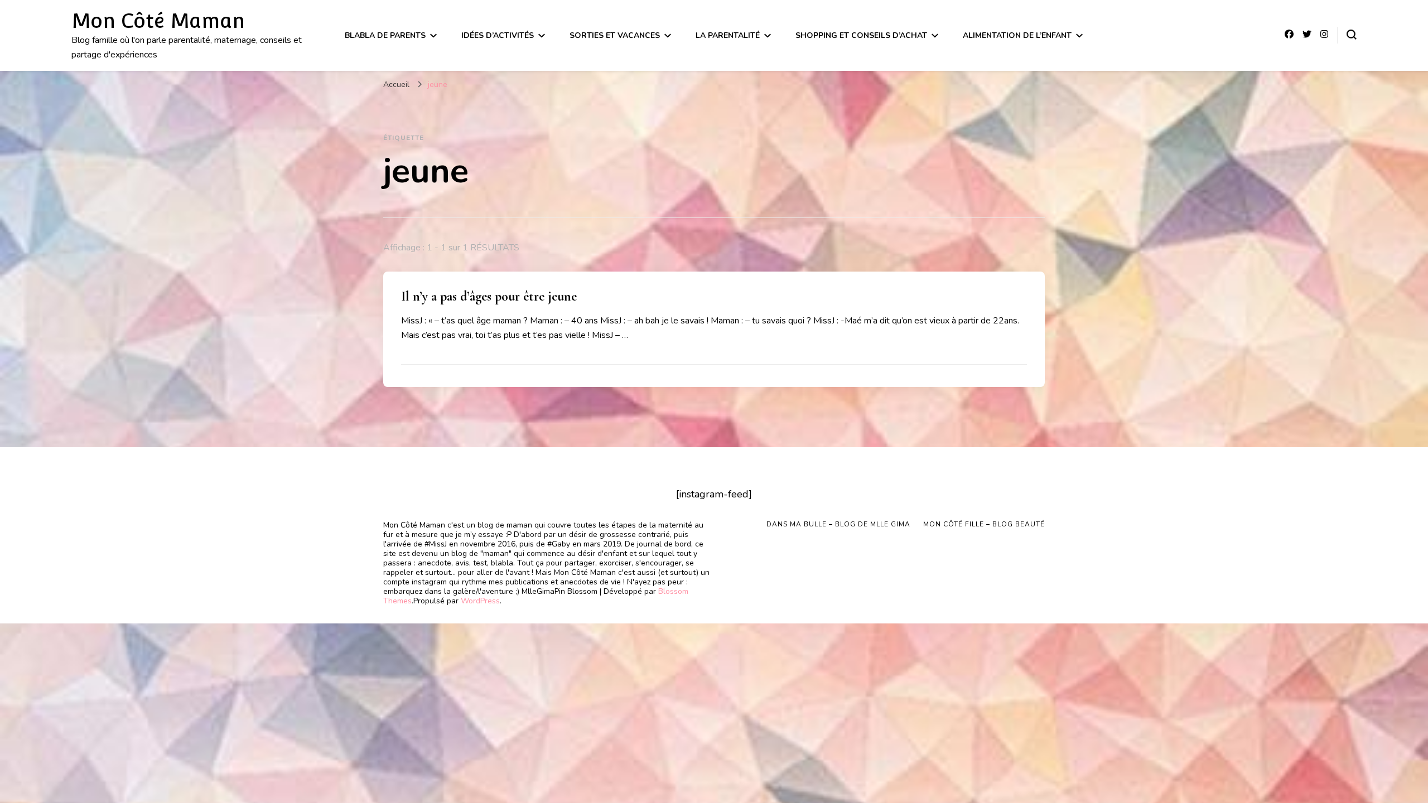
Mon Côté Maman (158, 20)
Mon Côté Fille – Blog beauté (984, 524)
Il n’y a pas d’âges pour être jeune (489, 296)
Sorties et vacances (615, 35)
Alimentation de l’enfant (1017, 35)
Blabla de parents (385, 35)
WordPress (480, 601)
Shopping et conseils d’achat (861, 35)
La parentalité (728, 35)
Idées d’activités (497, 35)
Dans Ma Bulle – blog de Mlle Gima (838, 524)
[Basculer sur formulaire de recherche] (1352, 35)
